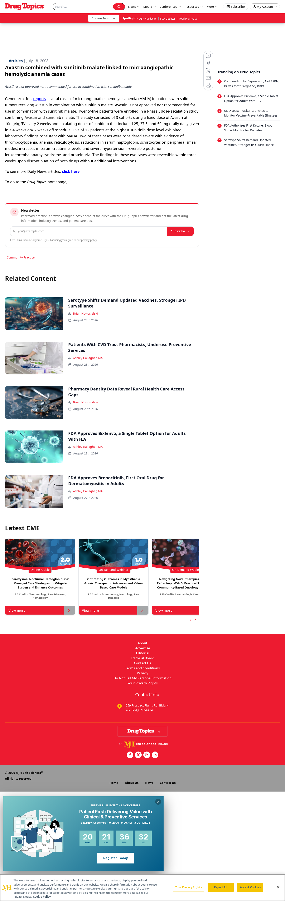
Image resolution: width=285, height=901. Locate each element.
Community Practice (21, 257)
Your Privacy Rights (142, 683)
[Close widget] (158, 802)
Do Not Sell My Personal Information (142, 678)
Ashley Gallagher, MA (88, 358)
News (149, 783)
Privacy (142, 673)
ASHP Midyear (148, 18)
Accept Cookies (250, 887)
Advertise (142, 648)
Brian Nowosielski (85, 313)
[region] (142, 887)
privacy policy (89, 240)
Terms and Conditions (142, 668)
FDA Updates (167, 18)
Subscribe (178, 231)
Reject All (220, 887)
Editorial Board (142, 658)
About (142, 643)
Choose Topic (101, 18)
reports (39, 98)
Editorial (142, 653)
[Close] (278, 887)
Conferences (168, 7)
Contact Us (142, 663)
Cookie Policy (42, 896)
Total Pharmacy (188, 18)
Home (114, 783)
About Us (132, 783)
